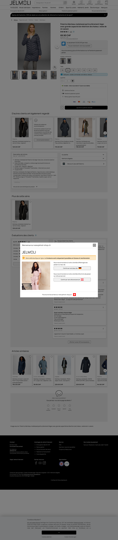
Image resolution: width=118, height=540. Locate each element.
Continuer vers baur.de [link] (70, 268)
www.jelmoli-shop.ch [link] (65, 295)
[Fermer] (94, 245)
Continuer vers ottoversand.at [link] (70, 280)
